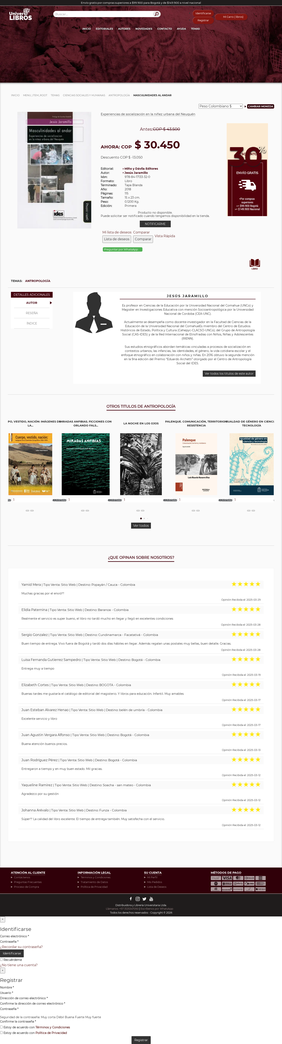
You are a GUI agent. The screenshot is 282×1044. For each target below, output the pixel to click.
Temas (195, 28)
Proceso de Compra (26, 886)
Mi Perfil (152, 877)
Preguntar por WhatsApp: (121, 249)
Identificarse (203, 13)
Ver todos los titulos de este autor (229, 373)
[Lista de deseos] (27, 510)
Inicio (86, 28)
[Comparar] (32, 510)
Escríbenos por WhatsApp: (157, 908)
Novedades (143, 28)
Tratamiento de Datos (94, 882)
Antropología (37, 281)
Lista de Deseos (156, 886)
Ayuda (181, 28)
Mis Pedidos (154, 882)
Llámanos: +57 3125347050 (122, 908)
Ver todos (141, 526)
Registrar (203, 20)
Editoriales (104, 28)
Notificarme (155, 224)
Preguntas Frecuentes (28, 882)
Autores (124, 28)
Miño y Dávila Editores (141, 168)
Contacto (164, 28)
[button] (141, 518)
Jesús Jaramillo (136, 173)
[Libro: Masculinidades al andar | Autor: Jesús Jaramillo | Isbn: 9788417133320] (54, 170)
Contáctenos (22, 877)
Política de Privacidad (94, 886)
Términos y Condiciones (95, 877)
